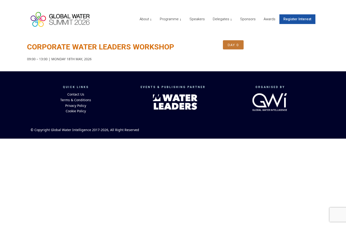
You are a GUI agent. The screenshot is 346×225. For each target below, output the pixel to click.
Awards (269, 19)
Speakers (197, 19)
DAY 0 (233, 45)
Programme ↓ (170, 19)
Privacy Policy (75, 105)
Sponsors (248, 19)
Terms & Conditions (75, 100)
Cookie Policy (76, 111)
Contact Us (75, 94)
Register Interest (297, 19)
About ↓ (146, 19)
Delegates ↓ (222, 19)
